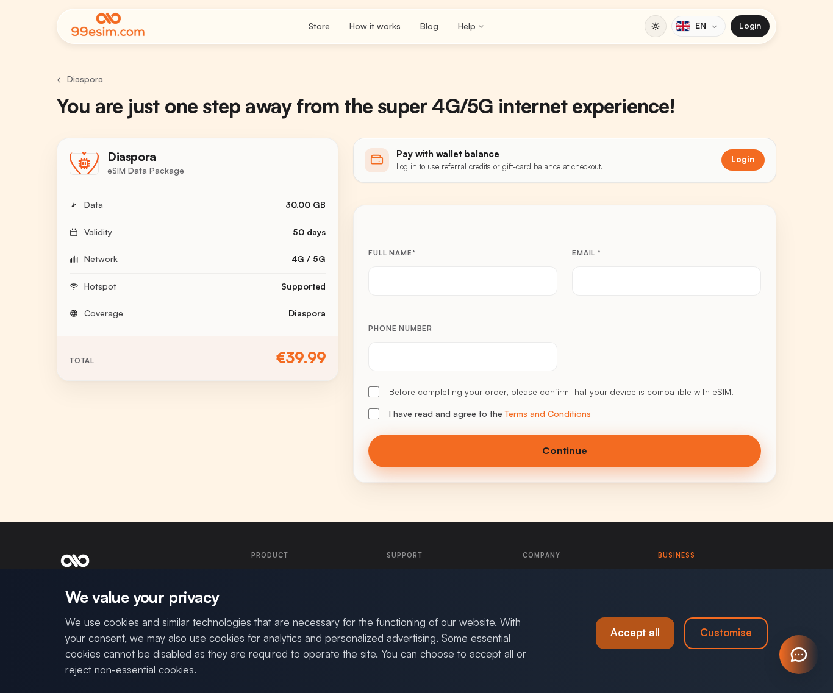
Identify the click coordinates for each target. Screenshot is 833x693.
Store (319, 26)
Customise (726, 633)
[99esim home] (108, 26)
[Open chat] (798, 654)
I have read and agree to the (490, 414)
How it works (375, 26)
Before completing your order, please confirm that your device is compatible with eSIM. (561, 392)
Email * (586, 253)
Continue (564, 451)
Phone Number (400, 328)
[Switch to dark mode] (656, 26)
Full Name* (391, 253)
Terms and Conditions (548, 414)
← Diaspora (80, 79)
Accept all (635, 633)
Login (750, 25)
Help (467, 26)
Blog (429, 26)
